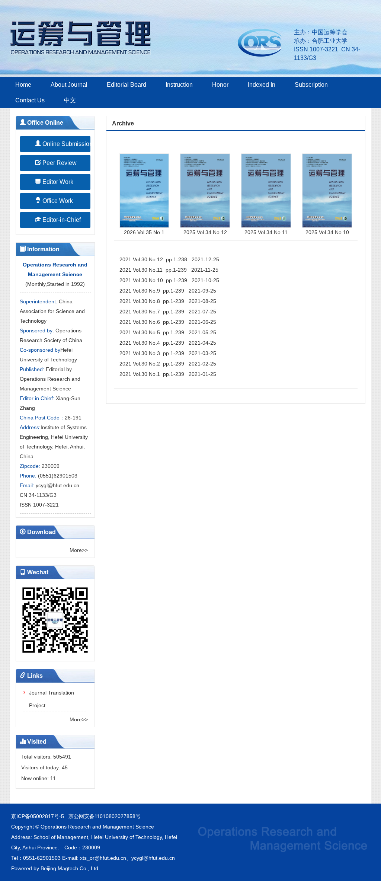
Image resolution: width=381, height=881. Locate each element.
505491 (62, 757)
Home (23, 85)
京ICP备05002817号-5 (37, 816)
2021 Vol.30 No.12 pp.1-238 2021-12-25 (169, 259)
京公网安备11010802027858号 (104, 816)
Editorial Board (126, 85)
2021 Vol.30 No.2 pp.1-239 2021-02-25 (167, 364)
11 (53, 778)
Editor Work (57, 182)
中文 (70, 100)
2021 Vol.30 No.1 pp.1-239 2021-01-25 (167, 374)
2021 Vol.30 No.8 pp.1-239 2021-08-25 (167, 301)
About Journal (69, 85)
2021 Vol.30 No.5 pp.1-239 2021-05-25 (167, 332)
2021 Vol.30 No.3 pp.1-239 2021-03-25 (167, 353)
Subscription (311, 85)
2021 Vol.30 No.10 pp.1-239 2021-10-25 (169, 280)
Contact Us (30, 100)
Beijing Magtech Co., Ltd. (70, 868)
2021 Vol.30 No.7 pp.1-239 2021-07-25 (167, 312)
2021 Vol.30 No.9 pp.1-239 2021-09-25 (167, 291)
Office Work (57, 201)
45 (65, 767)
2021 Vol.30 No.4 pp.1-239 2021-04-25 (167, 343)
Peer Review (59, 163)
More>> (79, 550)
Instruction (179, 85)
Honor (220, 85)
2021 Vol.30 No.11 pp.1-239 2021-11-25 (168, 270)
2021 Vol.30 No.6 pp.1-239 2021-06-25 (167, 322)
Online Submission (65, 144)
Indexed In (261, 85)
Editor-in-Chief (61, 220)
